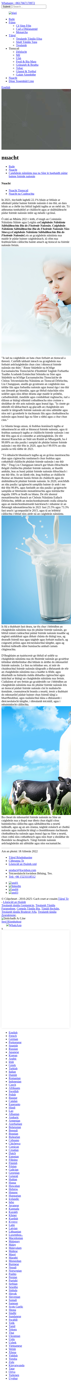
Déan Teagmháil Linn (21, 81)
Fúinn (12, 22)
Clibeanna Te (16, 860)
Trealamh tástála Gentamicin (17, 905)
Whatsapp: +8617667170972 (18, 3)
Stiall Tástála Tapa (26, 42)
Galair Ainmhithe (26, 74)
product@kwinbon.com (22, 870)
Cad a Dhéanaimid (27, 28)
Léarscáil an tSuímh (14, 902)
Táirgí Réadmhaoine (20, 857)
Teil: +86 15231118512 (22, 876)
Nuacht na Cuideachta (21, 193)
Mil (18, 55)
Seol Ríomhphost (11, 921)
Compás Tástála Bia (28, 908)
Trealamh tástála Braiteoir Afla (18, 911)
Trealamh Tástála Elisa (29, 38)
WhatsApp (15, 925)
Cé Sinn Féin (23, 25)
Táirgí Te (63, 898)
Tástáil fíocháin (50, 908)
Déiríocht (21, 51)
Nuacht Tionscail (18, 190)
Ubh (18, 58)
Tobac (19, 68)
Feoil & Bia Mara (26, 61)
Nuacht (13, 77)
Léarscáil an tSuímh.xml (23, 864)
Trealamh (21, 45)
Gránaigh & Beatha (27, 64)
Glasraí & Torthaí (26, 71)
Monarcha (22, 32)
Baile (12, 19)
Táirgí (12, 35)
